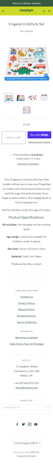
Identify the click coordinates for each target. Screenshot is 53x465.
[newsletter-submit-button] (48, 407)
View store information (28, 164)
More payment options (39, 142)
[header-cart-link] (49, 11)
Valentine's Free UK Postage (27, 343)
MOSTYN (35, 452)
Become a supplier (26, 337)
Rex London (26, 31)
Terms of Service (27, 322)
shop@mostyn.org (27, 387)
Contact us (26, 296)
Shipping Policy (26, 315)
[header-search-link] (44, 11)
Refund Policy (26, 309)
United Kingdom (26, 443)
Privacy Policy (26, 303)
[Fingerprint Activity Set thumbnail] (8, 97)
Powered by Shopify (26, 456)
